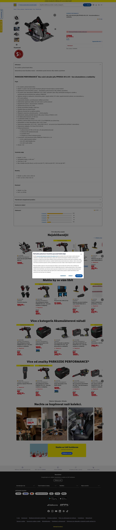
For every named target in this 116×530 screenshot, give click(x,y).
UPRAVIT (71, 275)
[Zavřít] (81, 254)
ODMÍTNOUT (63, 275)
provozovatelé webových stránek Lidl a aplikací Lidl (47, 256)
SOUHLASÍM (79, 275)
